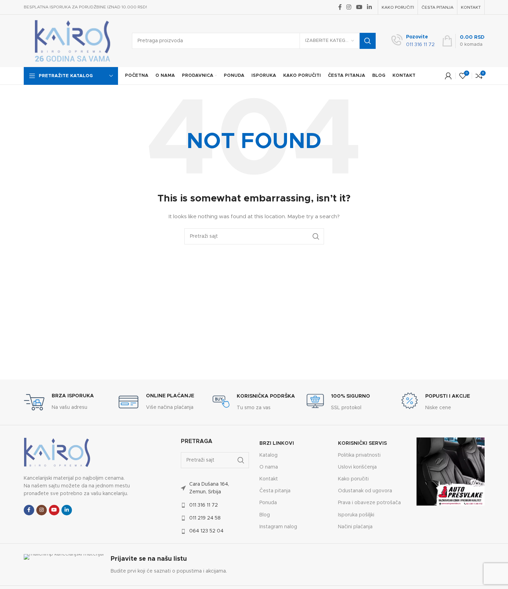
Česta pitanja (274, 490)
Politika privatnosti (359, 455)
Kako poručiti (353, 479)
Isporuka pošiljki (356, 515)
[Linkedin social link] (369, 7)
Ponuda (268, 502)
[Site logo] (73, 40)
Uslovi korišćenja (357, 467)
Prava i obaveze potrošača (369, 502)
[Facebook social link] (340, 7)
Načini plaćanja (355, 526)
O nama (268, 467)
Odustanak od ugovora (365, 490)
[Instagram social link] (349, 7)
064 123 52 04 (206, 531)
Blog (264, 515)
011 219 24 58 (205, 518)
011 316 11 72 (203, 505)
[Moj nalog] (448, 76)
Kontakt (268, 479)
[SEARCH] (368, 41)
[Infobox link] (413, 41)
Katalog (268, 455)
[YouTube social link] (359, 7)
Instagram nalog (278, 526)
